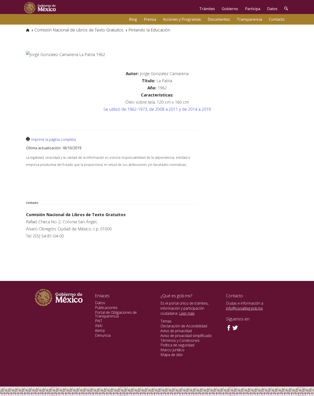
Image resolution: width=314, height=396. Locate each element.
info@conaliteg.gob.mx (244, 308)
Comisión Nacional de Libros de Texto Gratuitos (78, 30)
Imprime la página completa (53, 139)
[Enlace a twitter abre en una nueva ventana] (235, 327)
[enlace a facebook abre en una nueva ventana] (228, 327)
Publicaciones (106, 307)
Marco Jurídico (172, 349)
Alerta (100, 330)
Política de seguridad (177, 345)
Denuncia (103, 335)
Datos (272, 8)
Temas (165, 321)
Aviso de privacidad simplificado (186, 335)
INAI (99, 325)
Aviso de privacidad (176, 330)
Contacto (277, 19)
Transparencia (249, 19)
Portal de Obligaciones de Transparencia (116, 314)
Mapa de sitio (171, 354)
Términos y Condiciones (180, 340)
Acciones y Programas (182, 19)
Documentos (219, 19)
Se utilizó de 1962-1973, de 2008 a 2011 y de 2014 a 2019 (157, 109)
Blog (133, 19)
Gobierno (230, 8)
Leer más (186, 313)
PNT (98, 320)
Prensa (150, 19)
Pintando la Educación (149, 30)
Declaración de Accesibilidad (183, 325)
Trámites (207, 8)
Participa (252, 8)
